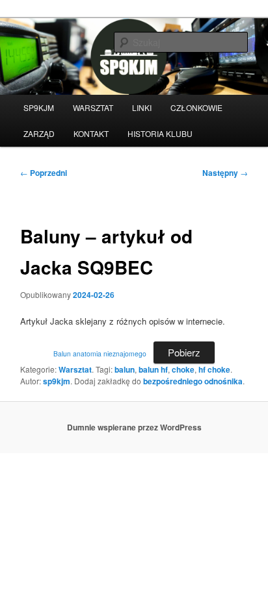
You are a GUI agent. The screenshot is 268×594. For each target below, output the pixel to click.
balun (124, 369)
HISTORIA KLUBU (160, 133)
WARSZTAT (93, 107)
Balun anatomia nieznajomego (99, 353)
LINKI (142, 107)
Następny (225, 173)
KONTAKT (91, 133)
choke (183, 369)
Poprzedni (43, 173)
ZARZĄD (39, 133)
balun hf (153, 369)
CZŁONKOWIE (196, 107)
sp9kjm (56, 381)
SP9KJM (38, 107)
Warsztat (75, 369)
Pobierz (184, 352)
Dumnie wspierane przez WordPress (134, 427)
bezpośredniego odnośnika (193, 381)
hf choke (214, 369)
